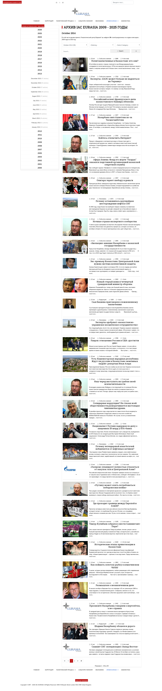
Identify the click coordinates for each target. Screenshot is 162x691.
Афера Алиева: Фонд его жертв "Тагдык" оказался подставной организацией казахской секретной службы (114, 162)
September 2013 (36, 92)
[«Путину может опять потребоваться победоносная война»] (75, 489)
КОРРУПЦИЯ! (49, 21)
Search (120, 51)
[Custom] (63, 2)
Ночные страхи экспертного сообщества (115, 221)
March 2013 (36, 118)
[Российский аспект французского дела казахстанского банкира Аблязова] (75, 100)
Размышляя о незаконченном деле (115, 585)
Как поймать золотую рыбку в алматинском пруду (115, 565)
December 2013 (36, 78)
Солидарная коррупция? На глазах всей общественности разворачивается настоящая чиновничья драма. (115, 405)
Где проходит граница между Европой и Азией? (115, 504)
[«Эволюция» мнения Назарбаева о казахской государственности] (75, 247)
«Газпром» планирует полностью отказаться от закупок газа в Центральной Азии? (115, 468)
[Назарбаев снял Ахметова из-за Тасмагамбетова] (75, 122)
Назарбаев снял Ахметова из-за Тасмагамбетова (115, 118)
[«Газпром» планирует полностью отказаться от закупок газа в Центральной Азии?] (75, 469)
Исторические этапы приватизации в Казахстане (114, 545)
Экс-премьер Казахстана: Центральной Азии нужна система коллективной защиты (114, 262)
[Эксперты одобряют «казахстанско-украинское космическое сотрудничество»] (75, 323)
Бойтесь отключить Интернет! (115, 138)
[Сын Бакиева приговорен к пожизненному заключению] (75, 303)
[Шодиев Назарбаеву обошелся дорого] (75, 631)
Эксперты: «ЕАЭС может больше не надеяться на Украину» (115, 80)
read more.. (103, 91)
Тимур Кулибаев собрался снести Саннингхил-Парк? (114, 525)
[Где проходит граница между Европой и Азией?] (75, 508)
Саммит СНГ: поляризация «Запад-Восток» (115, 646)
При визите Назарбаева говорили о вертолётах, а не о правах (114, 607)
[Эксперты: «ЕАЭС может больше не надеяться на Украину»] (75, 83)
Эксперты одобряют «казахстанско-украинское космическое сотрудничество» (115, 323)
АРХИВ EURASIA (111, 21)
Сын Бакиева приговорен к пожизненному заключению (115, 303)
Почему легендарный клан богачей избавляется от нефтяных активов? (115, 447)
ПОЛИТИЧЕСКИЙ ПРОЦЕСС (65, 21)
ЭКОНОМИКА (99, 21)
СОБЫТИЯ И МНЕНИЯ (85, 21)
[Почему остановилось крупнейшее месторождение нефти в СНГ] (75, 203)
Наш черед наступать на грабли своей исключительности (115, 382)
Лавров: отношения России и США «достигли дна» (115, 341)
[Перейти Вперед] (77, 661)
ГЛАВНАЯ (36, 21)
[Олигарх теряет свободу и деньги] (75, 185)
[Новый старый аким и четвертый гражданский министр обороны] (75, 285)
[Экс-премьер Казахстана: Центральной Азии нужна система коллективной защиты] (75, 263)
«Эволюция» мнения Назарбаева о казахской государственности (115, 244)
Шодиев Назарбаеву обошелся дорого (114, 626)
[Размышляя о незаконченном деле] (75, 590)
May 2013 (36, 109)
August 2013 (36, 96)
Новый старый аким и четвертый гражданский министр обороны (115, 282)
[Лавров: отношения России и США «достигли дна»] (75, 344)
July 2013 (36, 100)
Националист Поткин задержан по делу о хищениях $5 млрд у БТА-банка (114, 427)
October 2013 (36, 87)
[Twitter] (59, 2)
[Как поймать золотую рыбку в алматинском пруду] (75, 569)
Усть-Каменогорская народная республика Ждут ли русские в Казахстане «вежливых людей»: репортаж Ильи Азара (114, 361)
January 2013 (36, 127)
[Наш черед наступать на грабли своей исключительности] (75, 387)
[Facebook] (56, 2)
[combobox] (123, 2)
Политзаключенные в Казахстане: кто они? (114, 60)
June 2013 (36, 105)
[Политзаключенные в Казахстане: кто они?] (75, 65)
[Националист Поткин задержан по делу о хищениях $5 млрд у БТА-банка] (75, 430)
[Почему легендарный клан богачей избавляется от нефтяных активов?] (75, 451)
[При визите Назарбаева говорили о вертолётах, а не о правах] (75, 606)
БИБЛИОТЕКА (125, 21)
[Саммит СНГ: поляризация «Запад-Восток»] (75, 647)
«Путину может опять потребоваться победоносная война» (114, 486)
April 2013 (36, 114)
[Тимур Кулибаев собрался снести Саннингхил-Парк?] (75, 529)
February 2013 (36, 122)
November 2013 (36, 83)
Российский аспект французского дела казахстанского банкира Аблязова (115, 100)
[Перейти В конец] (81, 661)
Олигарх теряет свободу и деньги (115, 180)
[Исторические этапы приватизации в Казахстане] (75, 548)
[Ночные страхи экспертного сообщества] (75, 227)
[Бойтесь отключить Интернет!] (75, 144)
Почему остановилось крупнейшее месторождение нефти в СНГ (115, 202)
